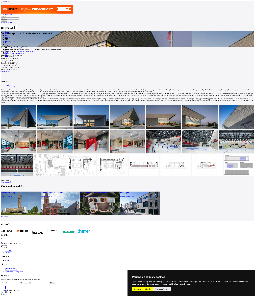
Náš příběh (8, 251)
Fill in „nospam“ (25, 283)
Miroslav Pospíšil (16, 48)
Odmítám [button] (148, 289)
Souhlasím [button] (137, 289)
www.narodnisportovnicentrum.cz (15, 53)
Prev (2, 245)
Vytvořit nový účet (6, 22)
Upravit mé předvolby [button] (162, 289)
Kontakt (7, 253)
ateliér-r (7, 48)
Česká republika (30, 51)
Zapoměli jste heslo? (7, 14)
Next (5, 245)
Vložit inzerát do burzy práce (14, 272)
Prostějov (21, 51)
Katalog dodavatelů (11, 270)
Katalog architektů (10, 268)
